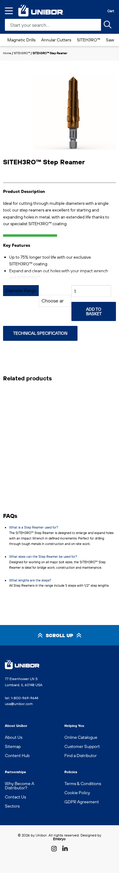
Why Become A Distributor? (19, 786)
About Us (13, 737)
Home (7, 53)
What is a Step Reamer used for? (33, 527)
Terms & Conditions (82, 783)
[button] (107, 119)
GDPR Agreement (81, 802)
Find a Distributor (80, 755)
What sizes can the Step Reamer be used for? (43, 556)
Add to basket (94, 311)
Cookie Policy (77, 792)
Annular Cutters (56, 40)
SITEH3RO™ (88, 40)
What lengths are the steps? (30, 580)
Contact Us (15, 797)
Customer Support (82, 746)
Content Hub (17, 755)
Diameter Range (20, 290)
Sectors (12, 806)
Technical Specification (40, 333)
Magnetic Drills (21, 40)
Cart (110, 11)
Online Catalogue (80, 737)
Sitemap (13, 746)
